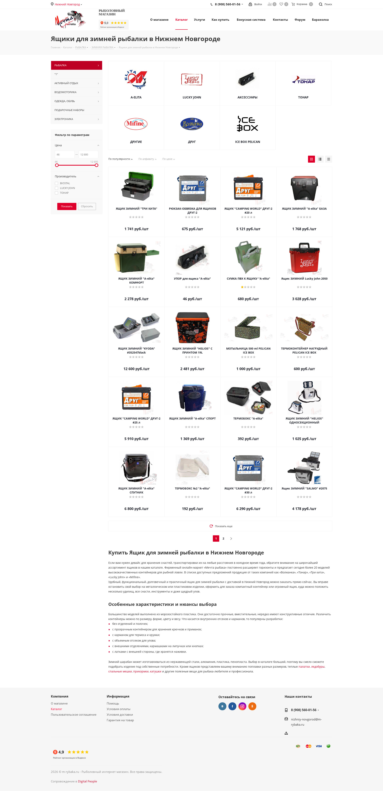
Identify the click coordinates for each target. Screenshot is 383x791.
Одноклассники (252, 706)
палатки (304, 666)
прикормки (141, 671)
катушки (155, 671)
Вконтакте (222, 706)
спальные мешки (120, 671)
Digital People (87, 781)
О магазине (59, 703)
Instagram (242, 706)
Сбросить (87, 206)
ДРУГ (192, 142)
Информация (118, 696)
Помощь (113, 703)
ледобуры (318, 666)
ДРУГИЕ (136, 142)
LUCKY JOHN (192, 97)
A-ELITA (136, 97)
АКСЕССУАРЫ (248, 97)
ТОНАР (303, 97)
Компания (59, 696)
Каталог (56, 709)
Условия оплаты (118, 709)
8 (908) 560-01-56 (303, 710)
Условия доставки (120, 714)
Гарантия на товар (120, 720)
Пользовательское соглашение (73, 714)
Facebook (232, 706)
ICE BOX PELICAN (247, 142)
